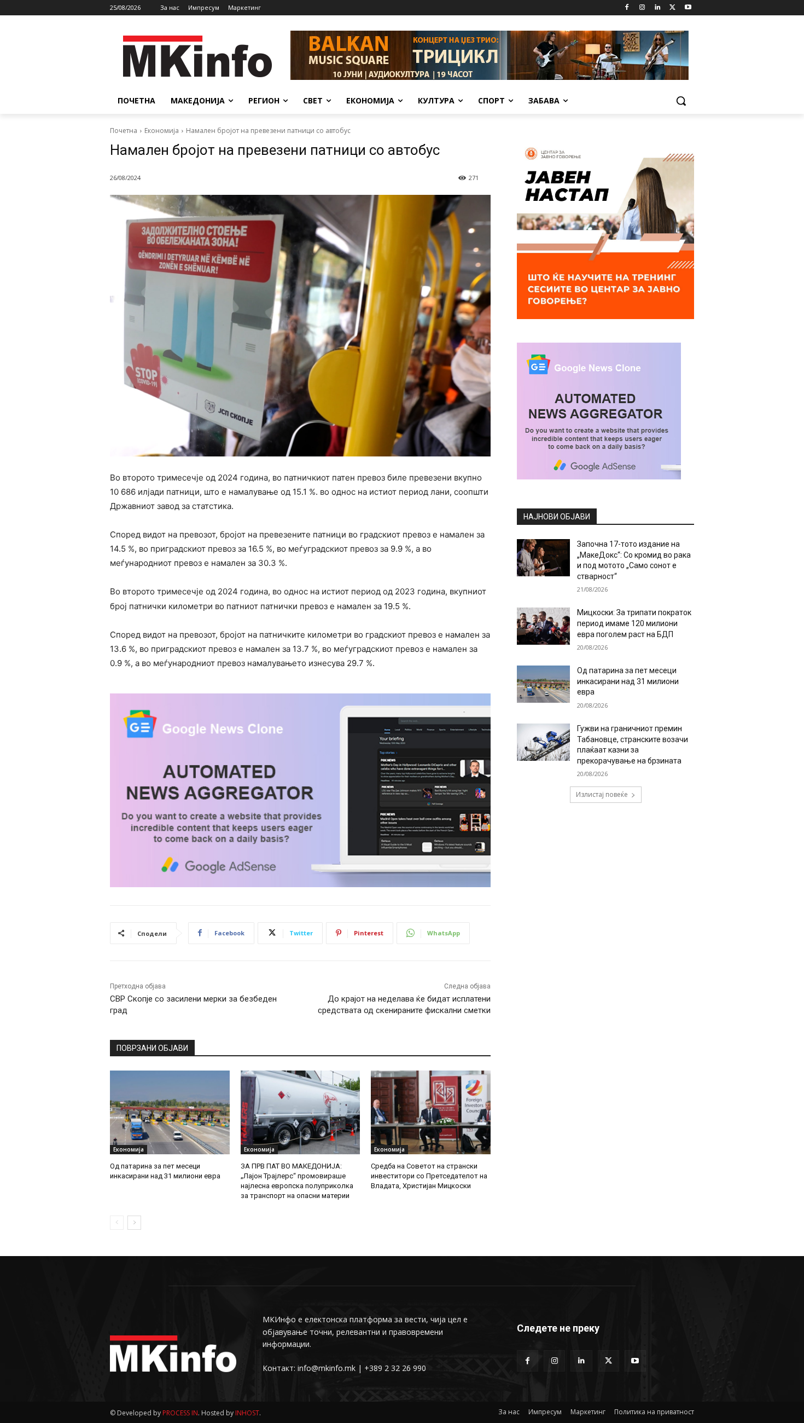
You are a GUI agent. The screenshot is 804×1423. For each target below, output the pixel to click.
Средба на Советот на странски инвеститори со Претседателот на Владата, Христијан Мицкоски (429, 1176)
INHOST (247, 1413)
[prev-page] (117, 1223)
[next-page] (134, 1223)
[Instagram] (642, 8)
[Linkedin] (657, 8)
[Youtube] (687, 8)
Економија (161, 130)
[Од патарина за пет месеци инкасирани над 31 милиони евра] (170, 1112)
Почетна (123, 130)
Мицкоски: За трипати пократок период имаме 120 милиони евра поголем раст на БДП (634, 623)
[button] (681, 101)
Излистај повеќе (602, 794)
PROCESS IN (180, 1413)
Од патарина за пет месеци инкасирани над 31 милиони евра (628, 681)
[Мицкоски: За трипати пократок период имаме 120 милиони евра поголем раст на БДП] (543, 626)
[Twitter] (672, 8)
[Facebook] (627, 8)
